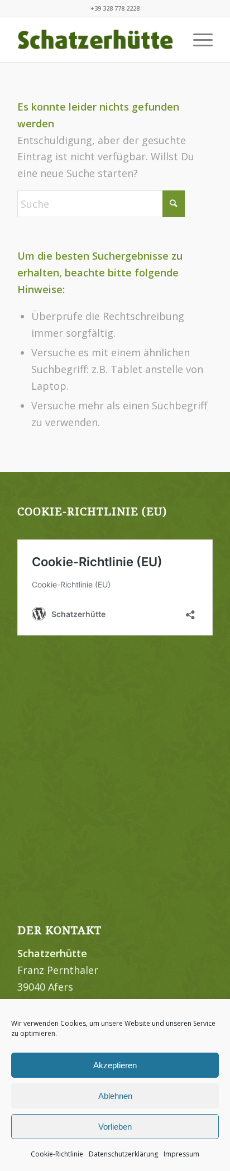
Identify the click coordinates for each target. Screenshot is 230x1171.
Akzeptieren (115, 1065)
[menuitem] (197, 39)
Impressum (181, 1154)
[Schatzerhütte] (95, 39)
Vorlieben (115, 1126)
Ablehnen (115, 1096)
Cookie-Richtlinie (57, 1154)
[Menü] (197, 39)
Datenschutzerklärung (123, 1154)
